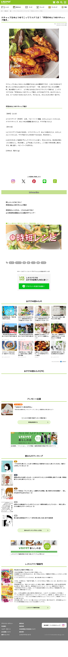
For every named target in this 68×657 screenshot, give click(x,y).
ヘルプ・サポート (6, 629)
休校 (24, 262)
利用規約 (3, 626)
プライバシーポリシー (7, 623)
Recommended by (56, 361)
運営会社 (21, 623)
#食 (55, 23)
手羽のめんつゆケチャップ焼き (16, 205)
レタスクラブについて (25, 634)
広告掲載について (6, 632)
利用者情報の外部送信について (27, 629)
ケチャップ (18, 262)
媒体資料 (21, 632)
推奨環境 (21, 626)
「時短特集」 (32, 223)
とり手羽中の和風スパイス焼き (16, 213)
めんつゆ (12, 262)
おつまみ (43, 262)
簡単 (38, 262)
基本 (29, 262)
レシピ (33, 262)
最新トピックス (5, 634)
